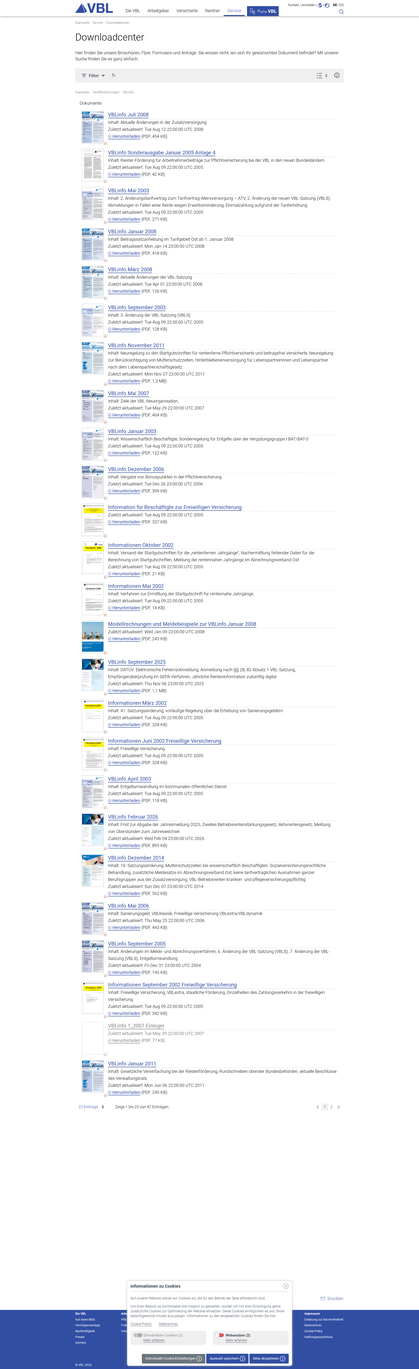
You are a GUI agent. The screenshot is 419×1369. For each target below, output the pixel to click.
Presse (79, 1337)
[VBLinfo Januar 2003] (93, 443)
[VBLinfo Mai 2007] (93, 405)
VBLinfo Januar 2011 (132, 1064)
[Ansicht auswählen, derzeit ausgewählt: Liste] (323, 75)
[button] (113, 75)
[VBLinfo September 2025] (93, 674)
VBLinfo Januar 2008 (132, 232)
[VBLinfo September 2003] (93, 320)
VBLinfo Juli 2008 (128, 115)
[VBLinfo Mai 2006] (93, 918)
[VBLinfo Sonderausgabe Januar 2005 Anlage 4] (93, 165)
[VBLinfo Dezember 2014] (93, 870)
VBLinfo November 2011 (136, 345)
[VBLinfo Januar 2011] (93, 1076)
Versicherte (187, 10)
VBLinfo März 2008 (130, 269)
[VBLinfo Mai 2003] (93, 203)
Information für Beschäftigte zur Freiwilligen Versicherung (175, 507)
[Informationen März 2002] (93, 715)
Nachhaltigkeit (85, 1331)
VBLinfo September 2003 (137, 307)
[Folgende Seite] (339, 1107)
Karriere (80, 1342)
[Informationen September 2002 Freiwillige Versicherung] (93, 997)
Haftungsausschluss (318, 1337)
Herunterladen (125, 136)
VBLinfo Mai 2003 (128, 191)
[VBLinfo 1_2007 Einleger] (93, 1038)
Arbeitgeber (158, 10)
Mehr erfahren (154, 1340)
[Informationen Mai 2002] (93, 598)
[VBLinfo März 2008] (93, 282)
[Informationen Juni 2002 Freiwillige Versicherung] (93, 753)
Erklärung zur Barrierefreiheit (323, 1319)
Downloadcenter (117, 23)
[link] (318, 1107)
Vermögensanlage (87, 1325)
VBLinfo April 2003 (129, 779)
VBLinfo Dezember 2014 (136, 858)
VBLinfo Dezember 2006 (136, 469)
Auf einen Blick (85, 1319)
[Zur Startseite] (94, 8)
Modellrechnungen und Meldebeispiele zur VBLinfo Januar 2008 (182, 624)
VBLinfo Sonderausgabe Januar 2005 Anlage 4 (161, 153)
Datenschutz (168, 1324)
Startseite (82, 23)
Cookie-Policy (141, 1324)
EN (341, 5)
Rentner (212, 10)
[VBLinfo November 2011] (93, 357)
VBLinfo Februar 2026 (133, 817)
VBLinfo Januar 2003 (132, 431)
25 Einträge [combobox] (88, 1106)
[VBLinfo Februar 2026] (93, 829)
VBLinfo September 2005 (137, 944)
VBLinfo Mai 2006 (128, 906)
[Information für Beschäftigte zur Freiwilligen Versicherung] (93, 519)
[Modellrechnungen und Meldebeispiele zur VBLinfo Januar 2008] (93, 636)
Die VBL (132, 10)
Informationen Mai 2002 (136, 586)
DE (335, 5)
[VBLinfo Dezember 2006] (93, 481)
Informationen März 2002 (137, 703)
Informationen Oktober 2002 (140, 545)
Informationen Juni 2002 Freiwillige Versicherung (164, 741)
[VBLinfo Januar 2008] (93, 244)
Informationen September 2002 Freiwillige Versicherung (172, 985)
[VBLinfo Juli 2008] (93, 127)
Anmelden (308, 5)
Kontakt (293, 5)
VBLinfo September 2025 (137, 662)
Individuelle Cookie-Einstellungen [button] (171, 1358)
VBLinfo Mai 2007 (128, 393)
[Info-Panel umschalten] (336, 75)
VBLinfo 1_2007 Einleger (136, 1026)
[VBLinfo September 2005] (93, 956)
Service (234, 10)
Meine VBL (263, 11)
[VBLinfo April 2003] (93, 791)
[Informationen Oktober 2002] (93, 557)
